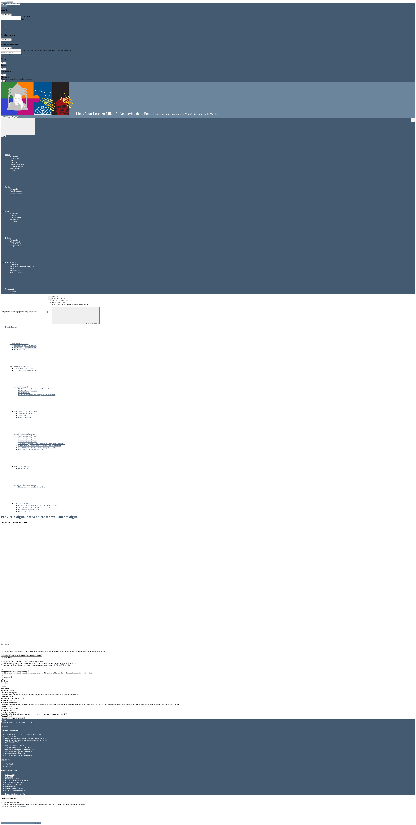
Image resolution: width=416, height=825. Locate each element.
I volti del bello (23, 468)
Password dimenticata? (8, 23)
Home (54, 296)
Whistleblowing (10, 786)
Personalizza (6, 655)
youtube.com (5, 677)
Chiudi (4, 63)
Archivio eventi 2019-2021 (19, 344)
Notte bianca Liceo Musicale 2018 (25, 348)
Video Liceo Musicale (21, 504)
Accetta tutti (34, 655)
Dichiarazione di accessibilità (15, 782)
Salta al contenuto (7, 2)
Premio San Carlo (24, 511)
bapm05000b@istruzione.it (28, 738)
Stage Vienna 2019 (24, 415)
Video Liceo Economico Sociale (25, 485)
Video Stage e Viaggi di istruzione (26, 411)
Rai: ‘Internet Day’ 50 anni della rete (30, 450)
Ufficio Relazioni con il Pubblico (16, 781)
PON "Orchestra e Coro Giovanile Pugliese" (33, 389)
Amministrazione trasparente (15, 790)
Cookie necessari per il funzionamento (14, 671)
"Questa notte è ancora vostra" (24, 368)
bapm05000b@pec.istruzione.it (28, 740)
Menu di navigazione (92, 323)
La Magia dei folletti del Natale (28, 509)
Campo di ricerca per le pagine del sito (14, 312)
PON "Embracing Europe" (27, 391)
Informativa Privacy (12, 779)
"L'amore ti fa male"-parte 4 (27, 438)
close (3, 136)
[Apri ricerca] (413, 120)
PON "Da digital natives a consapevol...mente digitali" (36, 395)
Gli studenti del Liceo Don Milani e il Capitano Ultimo (37, 448)
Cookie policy (10, 775)
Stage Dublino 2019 (25, 413)
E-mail (23, 50)
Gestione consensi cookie (14, 788)
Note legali (9, 777)
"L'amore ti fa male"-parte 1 (27, 436)
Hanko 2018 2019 (24, 417)
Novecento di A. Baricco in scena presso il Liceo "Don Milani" (39, 446)
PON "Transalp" (24, 393)
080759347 (12, 736)
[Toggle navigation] (18, 126)
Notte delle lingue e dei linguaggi (25, 346)
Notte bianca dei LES (21, 350)
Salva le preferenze (18, 718)
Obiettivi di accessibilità (13, 784)
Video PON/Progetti (59, 302)
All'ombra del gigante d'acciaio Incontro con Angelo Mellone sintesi (41, 444)
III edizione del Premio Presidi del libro (31, 487)
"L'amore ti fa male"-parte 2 (27, 442)
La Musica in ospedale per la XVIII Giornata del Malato (37, 505)
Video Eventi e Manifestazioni (24, 434)
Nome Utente (26, 17)
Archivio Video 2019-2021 (61, 300)
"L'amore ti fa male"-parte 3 (27, 440)
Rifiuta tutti (18, 655)
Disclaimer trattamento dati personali (13, 806)
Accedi (4, 6)
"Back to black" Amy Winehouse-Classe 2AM (34, 507)
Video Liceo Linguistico (22, 466)
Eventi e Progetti (57, 298)
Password (24, 19)
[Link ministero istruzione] (10, 4)
